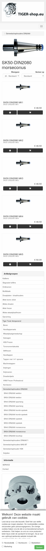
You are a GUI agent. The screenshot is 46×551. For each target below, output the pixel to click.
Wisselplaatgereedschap (12, 333)
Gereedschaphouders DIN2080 (15, 389)
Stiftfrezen (7, 350)
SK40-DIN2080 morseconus (15, 427)
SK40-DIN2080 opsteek (13, 418)
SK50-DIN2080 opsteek (13, 423)
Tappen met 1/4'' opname (13, 359)
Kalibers (6, 278)
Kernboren (7, 385)
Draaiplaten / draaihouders (13, 295)
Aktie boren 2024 (9, 299)
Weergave (15, 72)
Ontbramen (7, 287)
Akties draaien (8, 304)
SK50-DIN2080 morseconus (15, 431)
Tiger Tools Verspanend (12, 321)
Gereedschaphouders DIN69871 (15, 440)
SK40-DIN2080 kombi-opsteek (15, 410)
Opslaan (39, 547)
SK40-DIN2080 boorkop (13, 436)
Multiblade (7, 291)
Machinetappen (9, 363)
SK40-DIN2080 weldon (12, 393)
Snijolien (6, 453)
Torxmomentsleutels (11, 346)
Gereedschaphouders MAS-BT (15, 444)
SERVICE (6, 464)
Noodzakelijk (9, 543)
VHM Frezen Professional (13, 380)
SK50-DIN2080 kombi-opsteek (15, 414)
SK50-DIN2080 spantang (13, 406)
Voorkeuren (22, 543)
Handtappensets (9, 329)
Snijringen (7, 367)
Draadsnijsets (8, 376)
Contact (6, 469)
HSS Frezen (8, 342)
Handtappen (8, 355)
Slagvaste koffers (9, 282)
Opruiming (7, 316)
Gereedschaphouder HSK (13, 449)
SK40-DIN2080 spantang (13, 401)
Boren (5, 325)
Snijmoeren (7, 372)
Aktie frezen (7, 308)
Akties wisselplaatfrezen (12, 312)
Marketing (8, 546)
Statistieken (35, 543)
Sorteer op (39, 72)
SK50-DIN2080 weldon (12, 397)
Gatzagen (7, 338)
